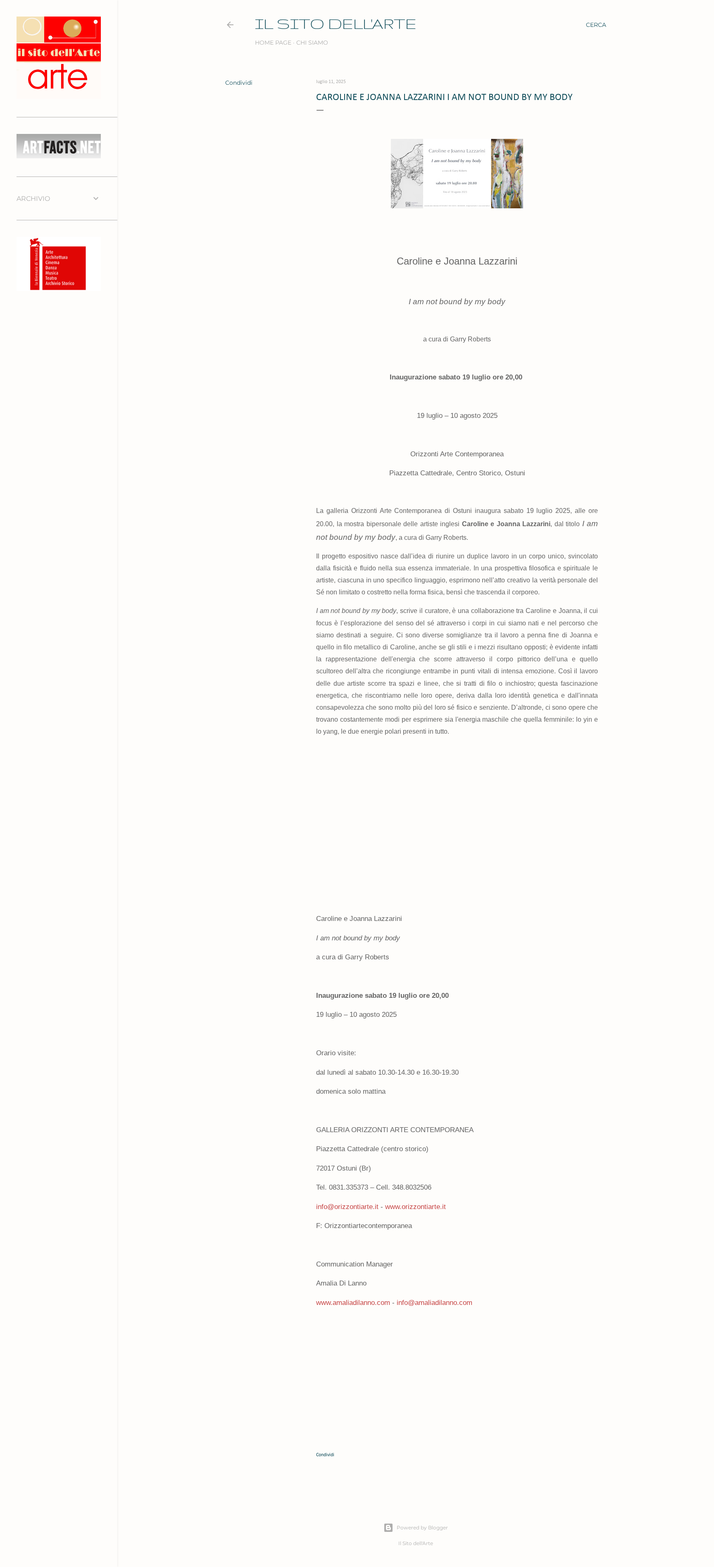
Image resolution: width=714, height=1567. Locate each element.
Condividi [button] (238, 82)
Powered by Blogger (422, 1527)
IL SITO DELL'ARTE (335, 23)
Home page (273, 42)
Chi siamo (312, 42)
